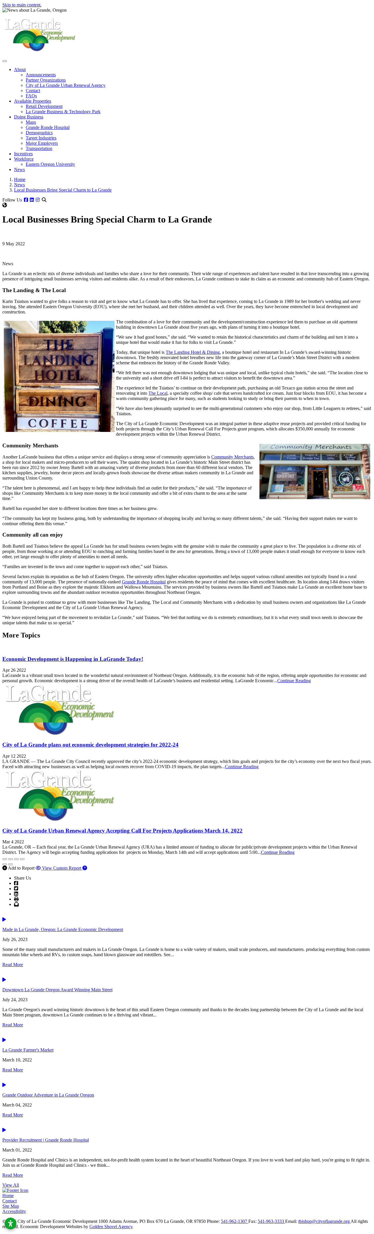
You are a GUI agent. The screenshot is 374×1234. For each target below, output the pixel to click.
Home (8, 1195)
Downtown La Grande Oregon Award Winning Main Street (57, 989)
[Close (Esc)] (4, 859)
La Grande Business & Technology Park (63, 111)
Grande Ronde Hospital (48, 127)
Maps (31, 122)
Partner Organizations (46, 79)
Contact (33, 90)
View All (10, 1185)
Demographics (39, 132)
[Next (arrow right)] (10, 864)
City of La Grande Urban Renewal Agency (65, 85)
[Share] (10, 859)
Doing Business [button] (28, 116)
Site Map (10, 1206)
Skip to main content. (21, 4)
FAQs (31, 95)
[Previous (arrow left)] (4, 864)
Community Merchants (232, 456)
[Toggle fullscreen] (16, 859)
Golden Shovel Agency (110, 1226)
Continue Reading (294, 680)
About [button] (20, 69)
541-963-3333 (271, 1221)
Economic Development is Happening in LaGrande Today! (72, 659)
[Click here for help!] (84, 868)
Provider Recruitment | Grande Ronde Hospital (45, 1140)
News (19, 169)
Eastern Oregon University (50, 164)
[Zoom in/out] (22, 859)
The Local (157, 393)
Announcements (41, 74)
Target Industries (41, 137)
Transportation (39, 148)
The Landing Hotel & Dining (193, 352)
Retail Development (44, 106)
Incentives (23, 153)
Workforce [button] (24, 158)
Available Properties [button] (32, 101)
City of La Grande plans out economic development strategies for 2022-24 (90, 745)
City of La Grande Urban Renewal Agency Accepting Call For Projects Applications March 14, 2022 (122, 831)
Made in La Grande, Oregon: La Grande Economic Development (62, 929)
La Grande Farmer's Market (27, 1049)
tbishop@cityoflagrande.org (324, 1221)
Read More (12, 964)
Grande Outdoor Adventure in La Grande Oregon (48, 1094)
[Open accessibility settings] (10, 1223)
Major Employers (42, 143)
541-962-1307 (234, 1221)
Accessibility (14, 1211)
